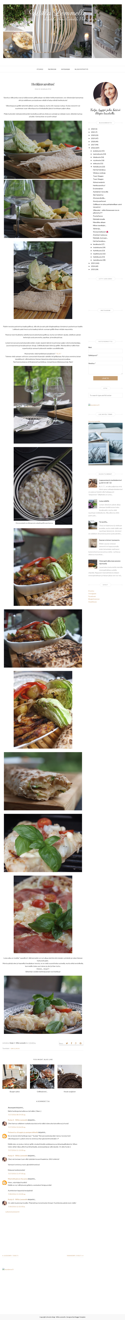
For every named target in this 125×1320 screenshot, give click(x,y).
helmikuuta (97, 257)
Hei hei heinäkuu (99, 170)
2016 (93, 148)
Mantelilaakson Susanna (18, 1179)
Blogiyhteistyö (93, 599)
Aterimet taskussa (100, 235)
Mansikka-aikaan (99, 222)
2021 (93, 132)
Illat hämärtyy (98, 195)
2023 (93, 129)
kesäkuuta (97, 244)
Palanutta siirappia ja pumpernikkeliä (23, 1132)
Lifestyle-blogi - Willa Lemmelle (56, 1317)
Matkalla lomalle (99, 219)
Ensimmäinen (98, 189)
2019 (93, 138)
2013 (93, 269)
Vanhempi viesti (74, 1255)
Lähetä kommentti (12, 1212)
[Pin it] (80, 1043)
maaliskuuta (97, 254)
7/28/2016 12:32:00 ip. (16, 1207)
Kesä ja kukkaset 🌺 (100, 232)
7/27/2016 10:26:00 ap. (17, 1127)
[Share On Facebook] (71, 1043)
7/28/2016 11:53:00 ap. (17, 1194)
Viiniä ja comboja (99, 173)
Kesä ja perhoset (99, 201)
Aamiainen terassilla (100, 192)
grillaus (15, 1048)
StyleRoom (92, 602)
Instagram (92, 594)
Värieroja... (97, 229)
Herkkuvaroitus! (99, 185)
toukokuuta (97, 247)
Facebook (92, 596)
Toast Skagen (98, 176)
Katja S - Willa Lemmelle (18, 1120)
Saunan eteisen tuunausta (109, 540)
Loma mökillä (104, 501)
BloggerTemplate (80, 1317)
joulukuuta (97, 151)
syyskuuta (97, 160)
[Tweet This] (67, 1043)
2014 (93, 266)
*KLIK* (58, 354)
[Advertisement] (43, 1235)
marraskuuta (98, 154)
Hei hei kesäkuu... (99, 241)
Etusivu (91, 591)
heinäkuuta (97, 167)
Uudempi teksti (11, 1255)
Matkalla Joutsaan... (100, 238)
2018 (93, 141)
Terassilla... (103, 522)
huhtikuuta (97, 250)
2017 (93, 145)
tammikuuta (97, 260)
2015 (93, 263)
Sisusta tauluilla (94, 421)
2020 (93, 135)
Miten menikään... (99, 225)
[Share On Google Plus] (76, 1043)
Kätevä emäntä (99, 182)
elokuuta (96, 163)
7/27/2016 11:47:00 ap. (17, 1174)
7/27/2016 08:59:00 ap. (17, 1115)
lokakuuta (97, 157)
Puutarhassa (98, 216)
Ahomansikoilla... (99, 198)
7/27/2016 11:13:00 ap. (17, 1150)
